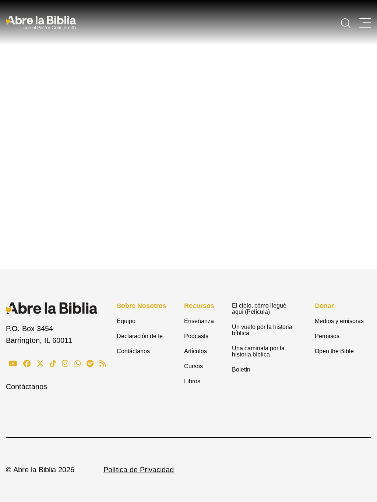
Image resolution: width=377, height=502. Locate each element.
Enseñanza (199, 321)
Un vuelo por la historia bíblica (262, 330)
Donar (324, 305)
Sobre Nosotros (141, 305)
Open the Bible (334, 351)
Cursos (193, 366)
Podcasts (196, 336)
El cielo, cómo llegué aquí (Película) (259, 308)
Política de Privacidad (138, 470)
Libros (192, 381)
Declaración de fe (140, 336)
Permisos (327, 336)
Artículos (195, 351)
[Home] (41, 22)
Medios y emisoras (339, 321)
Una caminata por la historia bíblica (258, 351)
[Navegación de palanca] (365, 23)
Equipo (126, 321)
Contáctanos (26, 387)
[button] (345, 22)
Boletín (241, 369)
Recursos (199, 305)
